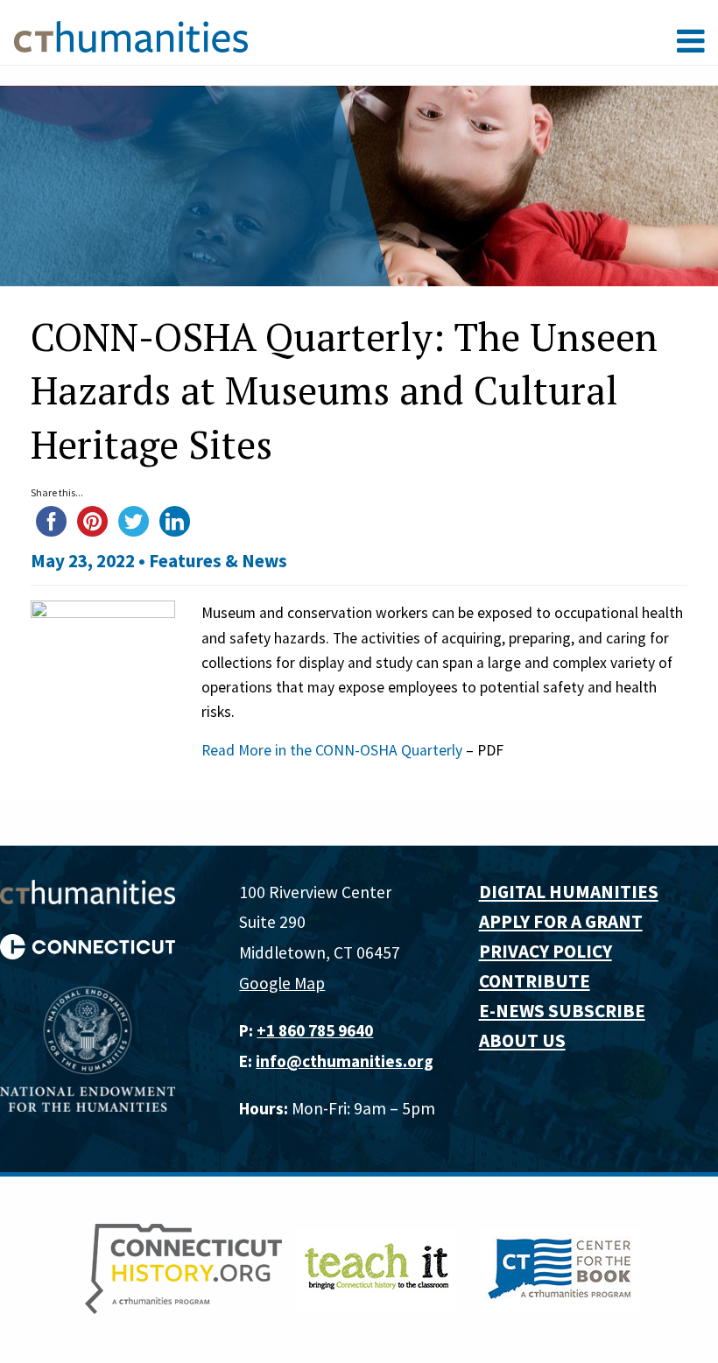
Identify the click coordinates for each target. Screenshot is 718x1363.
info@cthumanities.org (344, 1060)
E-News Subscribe (562, 1010)
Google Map (282, 983)
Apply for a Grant (561, 921)
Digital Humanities (568, 891)
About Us (522, 1040)
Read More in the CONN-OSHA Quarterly (331, 750)
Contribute (534, 981)
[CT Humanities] (131, 36)
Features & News (218, 561)
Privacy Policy (545, 951)
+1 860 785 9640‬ (315, 1030)
